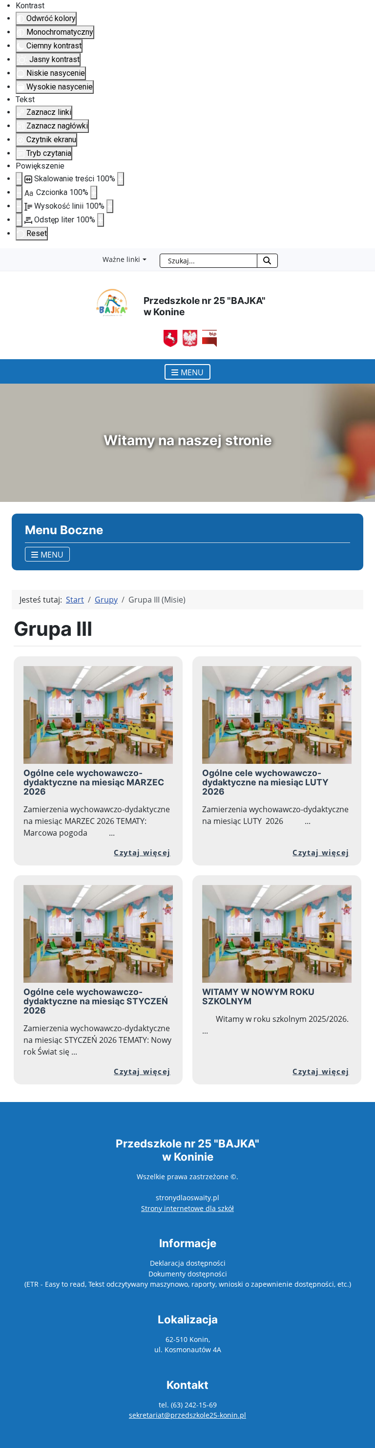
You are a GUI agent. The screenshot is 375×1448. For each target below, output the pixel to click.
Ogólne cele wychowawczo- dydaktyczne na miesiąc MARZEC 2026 (93, 782)
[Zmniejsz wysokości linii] (19, 206)
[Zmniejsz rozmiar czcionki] (19, 192)
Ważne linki (121, 259)
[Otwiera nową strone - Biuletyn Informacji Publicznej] (187, 337)
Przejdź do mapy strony (7, 256)
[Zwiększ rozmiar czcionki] (93, 192)
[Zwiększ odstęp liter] (100, 220)
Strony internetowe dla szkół (187, 1208)
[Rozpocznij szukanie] (267, 261)
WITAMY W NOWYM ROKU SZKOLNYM (258, 996)
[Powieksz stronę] (120, 179)
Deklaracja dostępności (188, 1263)
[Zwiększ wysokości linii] (109, 206)
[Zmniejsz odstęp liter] (19, 220)
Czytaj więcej (142, 852)
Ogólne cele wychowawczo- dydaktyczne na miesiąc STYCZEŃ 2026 (95, 1001)
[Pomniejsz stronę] (19, 179)
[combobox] (208, 261)
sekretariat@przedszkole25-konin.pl (187, 1415)
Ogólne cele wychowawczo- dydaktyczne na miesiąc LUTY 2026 (265, 782)
